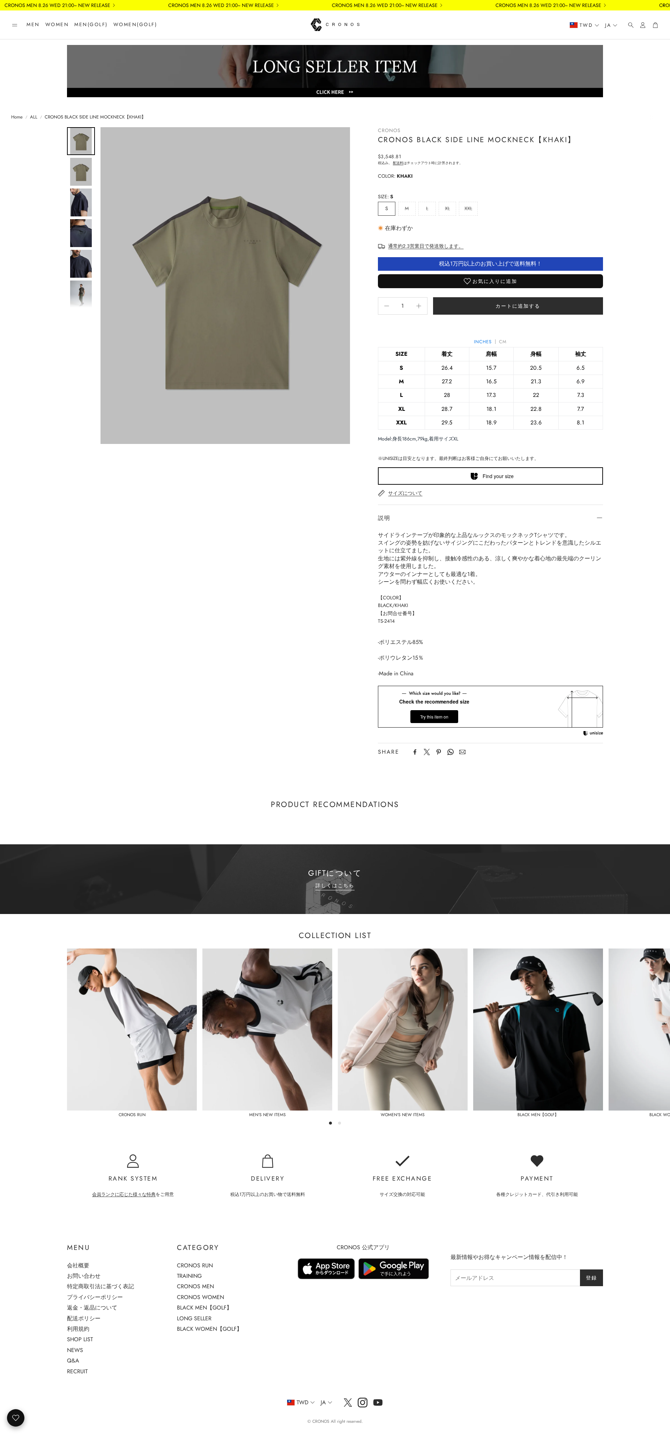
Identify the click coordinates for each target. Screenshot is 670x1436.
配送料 (398, 163)
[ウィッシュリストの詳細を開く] (15, 1418)
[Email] (462, 752)
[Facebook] (415, 752)
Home (17, 117)
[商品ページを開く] (132, 1030)
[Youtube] (378, 1402)
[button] (14, 25)
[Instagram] (362, 1402)
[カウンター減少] (386, 306)
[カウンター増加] (418, 306)
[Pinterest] (439, 752)
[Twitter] (427, 752)
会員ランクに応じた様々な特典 (124, 1194)
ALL (33, 117)
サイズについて (405, 493)
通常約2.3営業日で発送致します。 (425, 246)
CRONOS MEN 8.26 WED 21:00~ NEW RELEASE (57, 5)
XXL (468, 208)
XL (447, 208)
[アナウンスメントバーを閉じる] (663, 5)
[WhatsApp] (450, 752)
